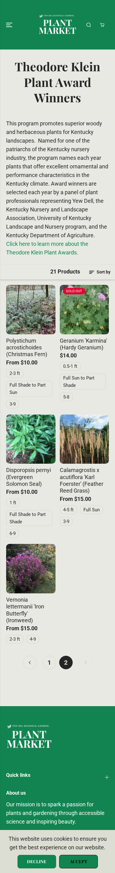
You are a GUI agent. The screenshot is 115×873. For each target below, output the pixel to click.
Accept (78, 861)
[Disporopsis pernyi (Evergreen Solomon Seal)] (31, 439)
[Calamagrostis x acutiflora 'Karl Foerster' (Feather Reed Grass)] (84, 439)
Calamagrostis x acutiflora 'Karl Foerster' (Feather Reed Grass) (81, 480)
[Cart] (102, 25)
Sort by (103, 271)
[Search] (88, 25)
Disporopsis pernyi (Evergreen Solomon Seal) (28, 477)
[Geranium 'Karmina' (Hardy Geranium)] (84, 309)
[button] (9, 24)
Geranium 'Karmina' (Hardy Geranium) (83, 344)
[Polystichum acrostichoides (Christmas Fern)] (31, 309)
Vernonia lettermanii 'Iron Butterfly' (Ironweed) (25, 610)
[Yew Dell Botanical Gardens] (57, 25)
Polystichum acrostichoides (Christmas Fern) (26, 348)
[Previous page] (29, 662)
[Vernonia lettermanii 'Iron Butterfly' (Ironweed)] (31, 568)
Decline (36, 861)
